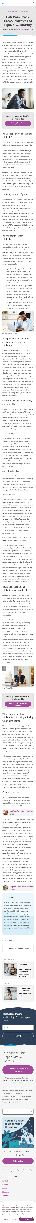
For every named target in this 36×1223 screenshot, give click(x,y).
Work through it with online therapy (18, 124)
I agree (26, 1219)
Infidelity (24, 11)
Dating (4, 1188)
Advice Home (12, 11)
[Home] (3, 3)
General (5, 1185)
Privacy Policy (5, 1207)
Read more (8, 941)
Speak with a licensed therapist (18, 1069)
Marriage (5, 1192)
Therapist (6, 1195)
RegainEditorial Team (26, 29)
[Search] (32, 1111)
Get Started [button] (18, 1161)
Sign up (18, 1035)
